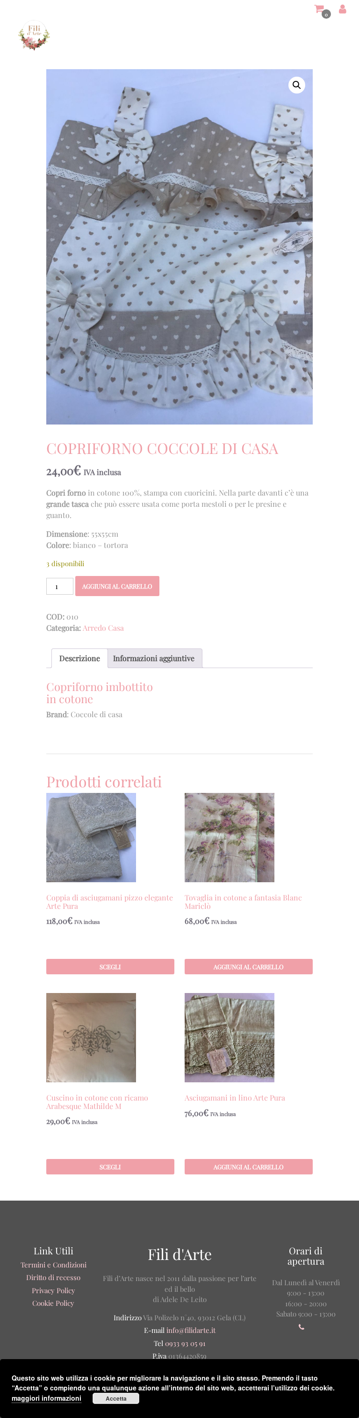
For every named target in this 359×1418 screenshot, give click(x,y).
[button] (296, 85)
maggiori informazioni (46, 1398)
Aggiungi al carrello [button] (249, 967)
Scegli (110, 967)
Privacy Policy (53, 1290)
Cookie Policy (53, 1303)
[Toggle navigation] (331, 35)
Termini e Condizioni (53, 1264)
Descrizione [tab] (79, 658)
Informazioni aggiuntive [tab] (153, 658)
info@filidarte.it (190, 1330)
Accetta (116, 1398)
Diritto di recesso (53, 1277)
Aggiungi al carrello (117, 586)
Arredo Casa (103, 628)
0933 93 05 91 (184, 1343)
